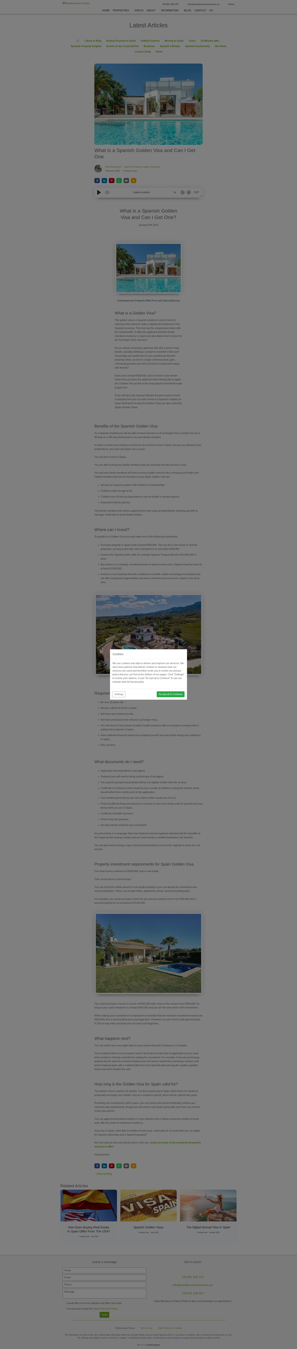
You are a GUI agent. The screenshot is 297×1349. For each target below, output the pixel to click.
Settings (118, 694)
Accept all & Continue (171, 694)
